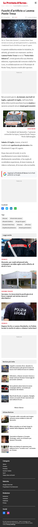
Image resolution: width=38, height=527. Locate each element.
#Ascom (4, 218)
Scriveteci (5, 498)
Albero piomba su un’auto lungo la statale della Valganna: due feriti (21, 427)
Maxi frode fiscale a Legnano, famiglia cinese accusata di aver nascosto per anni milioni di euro (22, 398)
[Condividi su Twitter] (7, 209)
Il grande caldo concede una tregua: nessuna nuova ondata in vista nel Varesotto (22, 418)
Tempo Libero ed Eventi (9, 475)
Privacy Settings (10, 524)
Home (2, 6)
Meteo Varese (19, 408)
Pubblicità (5, 500)
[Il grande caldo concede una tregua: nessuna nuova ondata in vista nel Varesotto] (5, 422)
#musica (19, 224)
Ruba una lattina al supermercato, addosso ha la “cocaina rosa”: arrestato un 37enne (23, 448)
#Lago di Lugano (20, 221)
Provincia (5, 468)
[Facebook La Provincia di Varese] (2, 209)
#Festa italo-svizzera (16, 218)
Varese (4, 464)
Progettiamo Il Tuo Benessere (10, 487)
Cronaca (4, 259)
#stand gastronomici (25, 228)
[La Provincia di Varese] (15, 3)
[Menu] (36, 3)
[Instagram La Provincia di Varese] (8, 514)
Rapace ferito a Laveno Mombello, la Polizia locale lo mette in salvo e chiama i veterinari (19, 327)
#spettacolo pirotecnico (9, 228)
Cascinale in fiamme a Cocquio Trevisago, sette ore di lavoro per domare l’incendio (20, 438)
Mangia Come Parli (7, 484)
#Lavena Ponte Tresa (8, 224)
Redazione (5, 496)
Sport (4, 473)
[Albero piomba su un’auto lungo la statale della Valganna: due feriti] (5, 432)
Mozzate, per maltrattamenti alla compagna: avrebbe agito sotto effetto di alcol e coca (17, 264)
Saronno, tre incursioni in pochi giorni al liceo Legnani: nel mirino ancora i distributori (17, 296)
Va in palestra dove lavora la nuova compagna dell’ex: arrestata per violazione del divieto (21, 388)
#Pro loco (28, 224)
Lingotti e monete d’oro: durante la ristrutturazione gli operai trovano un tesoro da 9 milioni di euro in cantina (22, 367)
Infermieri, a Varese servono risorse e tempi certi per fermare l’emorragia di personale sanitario (22, 377)
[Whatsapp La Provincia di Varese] (15, 209)
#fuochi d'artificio (7, 221)
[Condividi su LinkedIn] (11, 209)
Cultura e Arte (9, 6)
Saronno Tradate (7, 291)
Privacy (4, 503)
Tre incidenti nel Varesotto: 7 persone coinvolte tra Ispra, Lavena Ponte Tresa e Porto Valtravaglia (19, 134)
